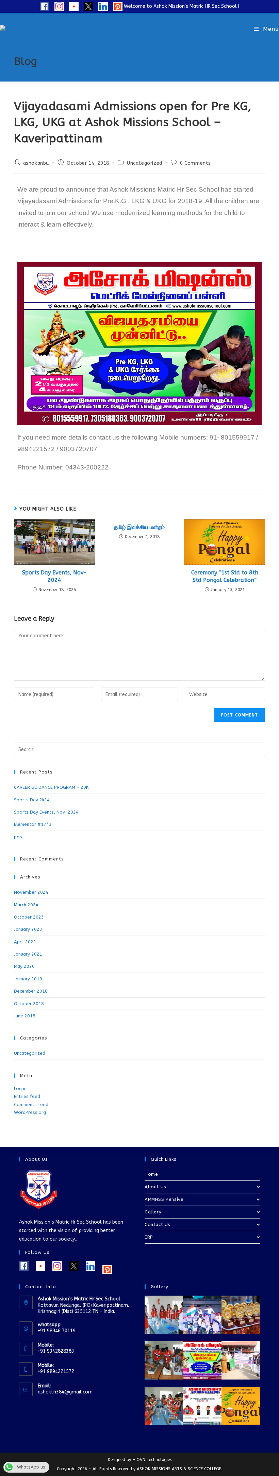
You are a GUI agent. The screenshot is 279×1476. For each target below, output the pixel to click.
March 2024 (26, 904)
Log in (20, 1088)
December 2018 (31, 991)
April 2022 (25, 941)
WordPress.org (30, 1112)
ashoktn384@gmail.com (65, 1392)
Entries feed (27, 1096)
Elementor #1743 (33, 824)
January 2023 (28, 929)
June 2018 (24, 1015)
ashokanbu (36, 163)
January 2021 (28, 954)
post (19, 836)
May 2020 (24, 966)
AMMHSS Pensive (164, 1199)
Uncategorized (144, 163)
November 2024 (31, 892)
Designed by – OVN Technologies (139, 1459)
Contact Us (157, 1224)
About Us (155, 1186)
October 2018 (29, 1003)
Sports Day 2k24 (32, 799)
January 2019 (28, 978)
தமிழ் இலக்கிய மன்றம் (139, 527)
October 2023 (29, 917)
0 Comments (195, 163)
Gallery (153, 1211)
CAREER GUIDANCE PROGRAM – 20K (51, 787)
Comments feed (31, 1104)
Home (151, 1174)
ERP (149, 1237)
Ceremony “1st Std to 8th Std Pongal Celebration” (224, 576)
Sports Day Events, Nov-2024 (54, 576)
